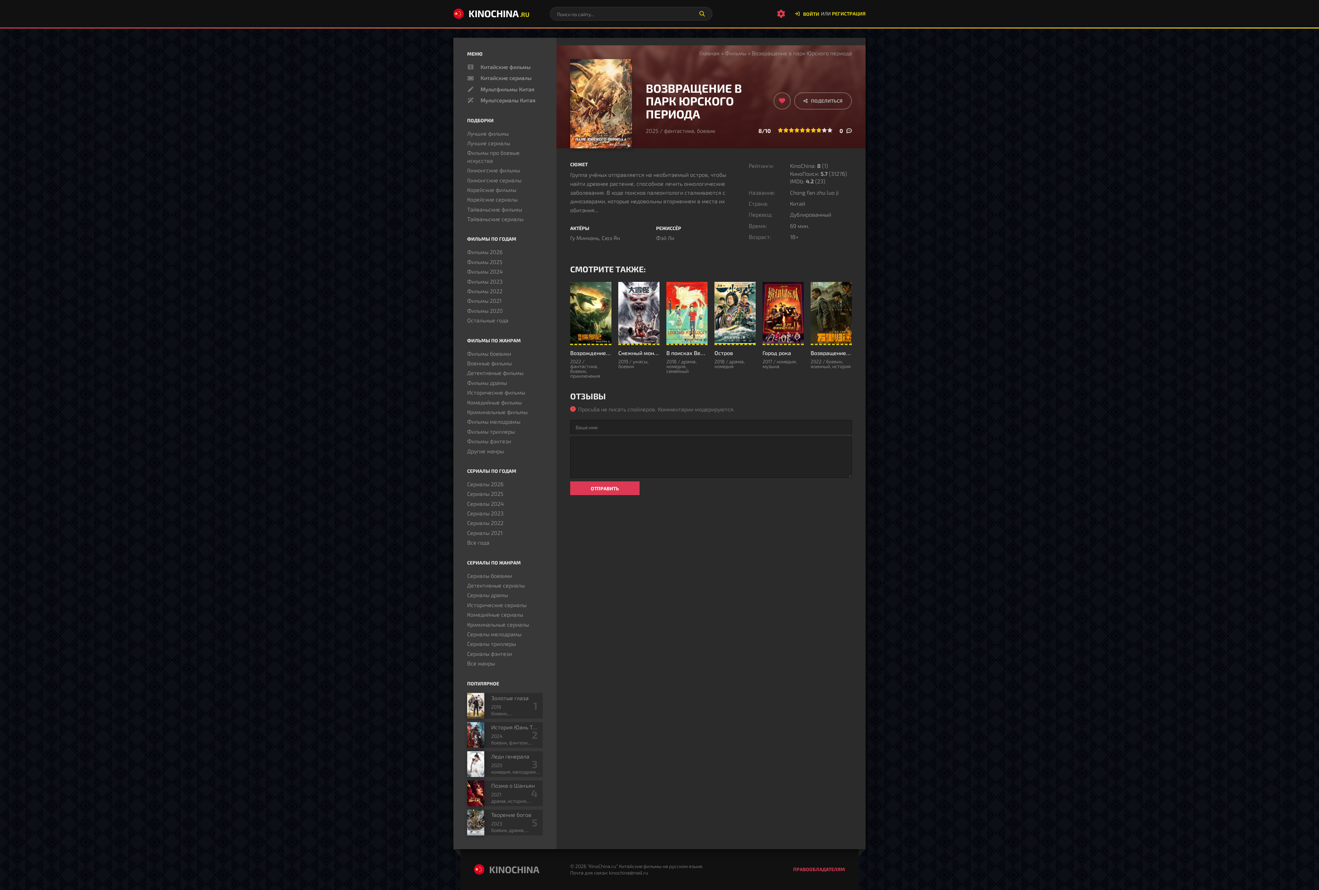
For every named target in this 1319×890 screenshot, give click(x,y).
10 (830, 130)
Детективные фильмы (495, 372)
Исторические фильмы (496, 392)
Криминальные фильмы (497, 412)
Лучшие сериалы (488, 143)
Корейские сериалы (492, 199)
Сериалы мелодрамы (494, 634)
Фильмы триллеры (491, 431)
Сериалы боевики (489, 575)
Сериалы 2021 (485, 532)
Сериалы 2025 (485, 493)
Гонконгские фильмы (493, 170)
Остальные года (487, 320)
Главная (709, 53)
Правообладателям (819, 869)
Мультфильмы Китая (507, 89)
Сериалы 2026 (485, 484)
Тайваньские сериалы (495, 219)
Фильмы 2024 (485, 271)
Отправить (605, 488)
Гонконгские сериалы (494, 180)
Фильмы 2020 (485, 310)
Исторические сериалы (497, 605)
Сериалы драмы (487, 595)
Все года (478, 542)
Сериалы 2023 (485, 513)
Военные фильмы (489, 363)
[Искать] (702, 14)
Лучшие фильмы (488, 133)
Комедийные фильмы (494, 402)
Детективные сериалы (496, 585)
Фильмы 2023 (485, 281)
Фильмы (735, 53)
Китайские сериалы (506, 78)
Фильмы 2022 (485, 291)
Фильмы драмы (487, 382)
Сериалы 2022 (485, 523)
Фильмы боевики (489, 353)
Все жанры (481, 663)
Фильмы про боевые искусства (493, 156)
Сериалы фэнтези (489, 653)
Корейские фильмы (491, 189)
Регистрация (849, 13)
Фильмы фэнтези (489, 441)
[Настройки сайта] (781, 13)
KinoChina (499, 13)
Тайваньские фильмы (494, 209)
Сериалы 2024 (485, 503)
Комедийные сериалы (495, 614)
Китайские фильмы (506, 67)
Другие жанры (485, 451)
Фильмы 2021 (484, 300)
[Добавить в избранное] (782, 101)
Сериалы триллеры (491, 643)
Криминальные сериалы (498, 624)
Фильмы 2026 (485, 252)
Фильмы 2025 (485, 262)
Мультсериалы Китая (508, 100)
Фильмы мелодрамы (493, 421)
